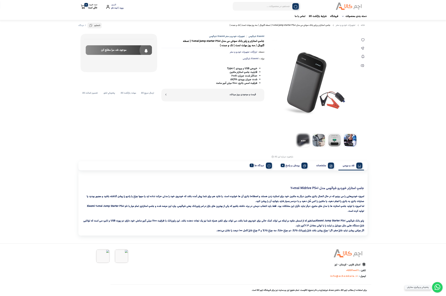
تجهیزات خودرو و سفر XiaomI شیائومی (227, 36)
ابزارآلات (253, 52)
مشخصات (321, 165)
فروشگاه (334, 16)
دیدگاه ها (259, 165)
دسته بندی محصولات (356, 16)
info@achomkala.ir (344, 276)
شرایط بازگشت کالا (318, 16)
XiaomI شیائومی (251, 58)
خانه (363, 25)
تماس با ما (300, 16)
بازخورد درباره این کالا (284, 156)
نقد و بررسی (349, 165)
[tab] (351, 165)
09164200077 (352, 270)
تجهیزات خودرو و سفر (345, 25)
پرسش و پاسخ (293, 165)
